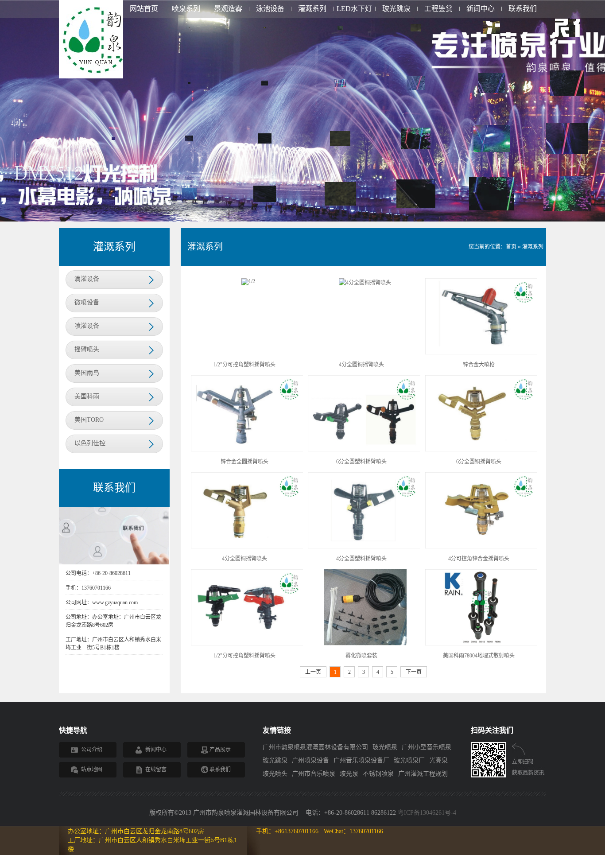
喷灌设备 (86, 326)
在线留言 (156, 769)
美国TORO (89, 419)
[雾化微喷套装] (365, 607)
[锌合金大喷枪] (482, 316)
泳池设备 (270, 8)
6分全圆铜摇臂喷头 (478, 462)
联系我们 (522, 8)
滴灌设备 (86, 279)
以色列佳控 (89, 443)
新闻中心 (480, 8)
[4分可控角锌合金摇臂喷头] (482, 510)
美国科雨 (86, 396)
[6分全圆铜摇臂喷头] (482, 413)
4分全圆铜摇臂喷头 (361, 364)
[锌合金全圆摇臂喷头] (248, 413)
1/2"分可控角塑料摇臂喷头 (244, 364)
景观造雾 (228, 8)
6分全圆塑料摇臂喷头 (361, 462)
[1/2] (248, 281)
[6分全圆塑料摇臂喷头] (365, 413)
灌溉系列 (312, 8)
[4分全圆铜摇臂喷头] (365, 282)
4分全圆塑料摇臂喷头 (361, 559)
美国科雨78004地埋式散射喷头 (479, 656)
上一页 (313, 672)
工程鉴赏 (438, 8)
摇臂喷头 (86, 349)
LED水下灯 (354, 8)
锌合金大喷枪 (479, 364)
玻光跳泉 (396, 8)
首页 (511, 247)
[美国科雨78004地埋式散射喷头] (482, 607)
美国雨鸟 (86, 372)
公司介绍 (91, 749)
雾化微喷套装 (361, 656)
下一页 (414, 672)
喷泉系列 (186, 8)
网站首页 (144, 8)
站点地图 (91, 769)
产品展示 (220, 749)
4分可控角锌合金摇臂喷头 (478, 559)
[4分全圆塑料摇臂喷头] (365, 510)
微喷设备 (86, 302)
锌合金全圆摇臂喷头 (244, 462)
